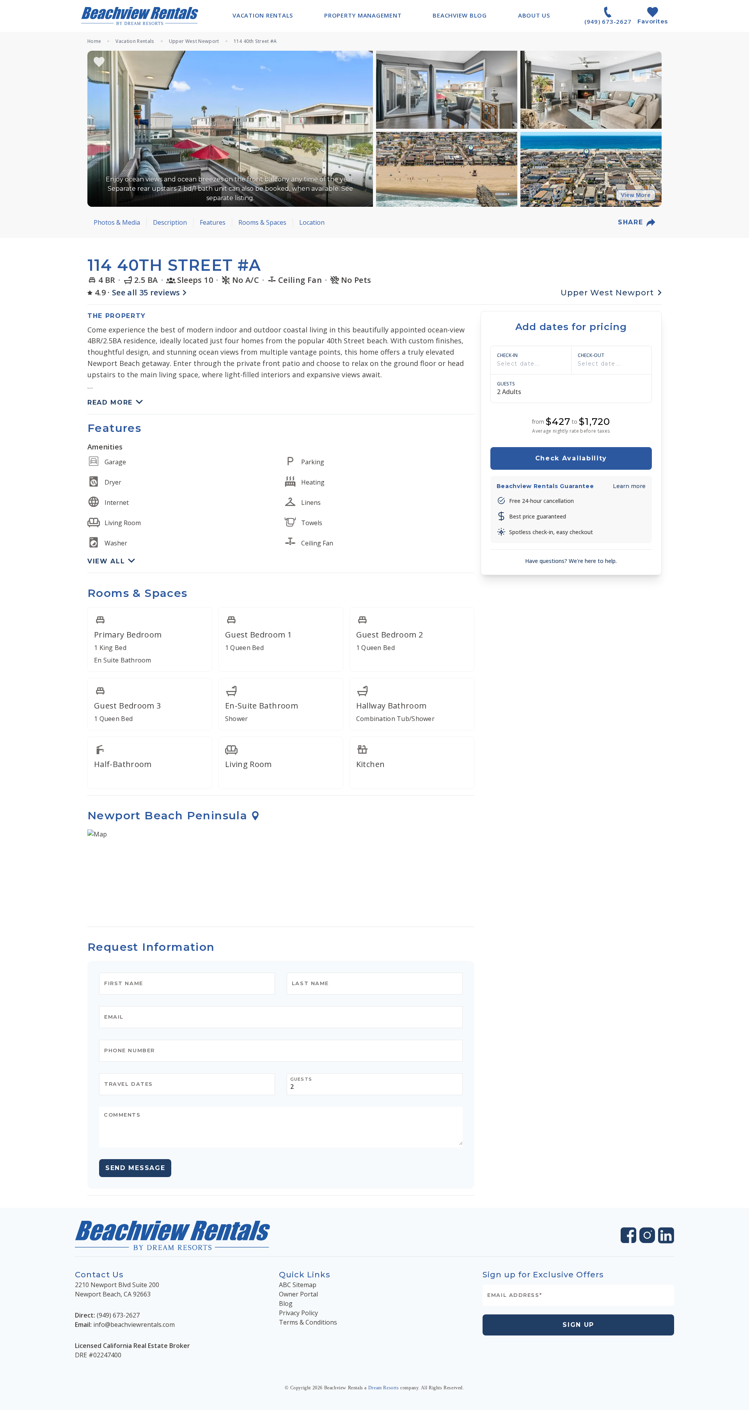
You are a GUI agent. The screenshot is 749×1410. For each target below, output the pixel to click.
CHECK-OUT (591, 355)
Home (94, 41)
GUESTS (506, 384)
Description (170, 222)
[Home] (139, 16)
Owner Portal (298, 1294)
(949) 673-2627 (118, 1315)
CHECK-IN (507, 355)
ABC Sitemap (297, 1284)
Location (312, 222)
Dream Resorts (383, 1387)
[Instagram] (647, 1235)
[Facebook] (628, 1235)
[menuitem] (263, 15)
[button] (230, 129)
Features (212, 222)
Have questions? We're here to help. (571, 560)
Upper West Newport (194, 41)
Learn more (629, 485)
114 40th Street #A (255, 41)
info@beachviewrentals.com (134, 1324)
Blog (286, 1303)
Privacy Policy (298, 1313)
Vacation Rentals (134, 41)
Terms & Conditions (308, 1322)
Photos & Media (117, 222)
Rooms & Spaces (262, 222)
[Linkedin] (666, 1235)
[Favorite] (99, 62)
